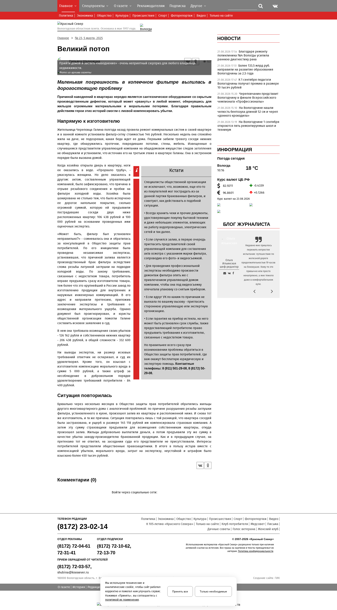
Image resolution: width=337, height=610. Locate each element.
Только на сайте (221, 15)
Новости (228, 38)
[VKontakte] (134, 498)
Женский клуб (268, 529)
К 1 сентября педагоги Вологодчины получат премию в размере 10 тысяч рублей (248, 83)
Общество (104, 15)
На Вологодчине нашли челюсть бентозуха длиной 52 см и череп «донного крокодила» (247, 111)
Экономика (85, 15)
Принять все (180, 591)
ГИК (277, 578)
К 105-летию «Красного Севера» (169, 524)
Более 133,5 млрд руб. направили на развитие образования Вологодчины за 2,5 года (245, 69)
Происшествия (143, 15)
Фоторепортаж (182, 15)
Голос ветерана (244, 529)
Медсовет (258, 524)
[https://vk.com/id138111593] (229, 273)
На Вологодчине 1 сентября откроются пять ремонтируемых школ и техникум (248, 125)
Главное (63, 38)
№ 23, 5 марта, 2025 (89, 38)
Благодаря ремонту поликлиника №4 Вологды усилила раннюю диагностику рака (243, 55)
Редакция (95, 587)
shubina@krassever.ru (73, 572)
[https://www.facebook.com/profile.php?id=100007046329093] (233, 273)
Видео (201, 15)
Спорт (162, 15)
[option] (248, 56)
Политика (66, 15)
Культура (122, 15)
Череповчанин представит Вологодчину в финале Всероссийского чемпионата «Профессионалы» (247, 97)
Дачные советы (219, 529)
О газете (64, 587)
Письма (272, 524)
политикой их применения (122, 599)
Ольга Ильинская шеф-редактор (229, 263)
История (79, 587)
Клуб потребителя (235, 524)
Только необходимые (213, 591)
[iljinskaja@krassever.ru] (224, 273)
